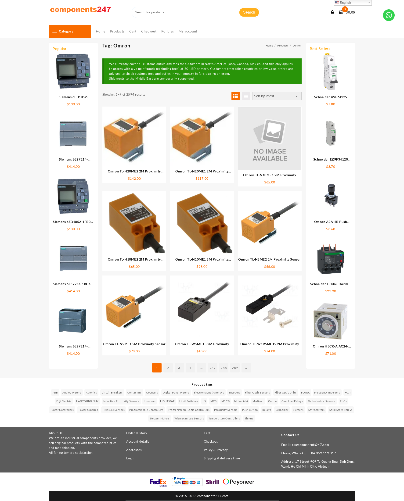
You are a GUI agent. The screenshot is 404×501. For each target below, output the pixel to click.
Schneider (282, 409)
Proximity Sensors (226, 409)
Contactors (134, 392)
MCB (213, 401)
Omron (272, 401)
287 (213, 368)
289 (235, 368)
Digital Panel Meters (176, 392)
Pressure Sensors (114, 409)
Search (249, 12)
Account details (137, 441)
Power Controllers (62, 409)
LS (204, 401)
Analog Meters (71, 392)
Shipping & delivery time (222, 458)
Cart (207, 433)
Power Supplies (88, 409)
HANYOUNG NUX (87, 401)
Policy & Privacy (216, 450)
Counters (152, 392)
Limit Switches (188, 401)
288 (224, 368)
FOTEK (305, 392)
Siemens (298, 409)
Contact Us (290, 435)
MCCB (225, 401)
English (345, 2)
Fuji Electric (64, 401)
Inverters (149, 401)
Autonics (91, 392)
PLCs (343, 401)
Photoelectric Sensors (321, 401)
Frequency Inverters (327, 392)
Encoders (234, 392)
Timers (249, 418)
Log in (130, 458)
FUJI (348, 392)
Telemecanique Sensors (189, 418)
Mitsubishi (241, 401)
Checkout (211, 441)
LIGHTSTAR (167, 401)
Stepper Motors (160, 418)
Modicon (257, 401)
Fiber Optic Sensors (257, 392)
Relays (266, 409)
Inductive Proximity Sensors (121, 401)
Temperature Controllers (224, 418)
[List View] (246, 96)
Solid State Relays (341, 409)
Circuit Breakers (112, 392)
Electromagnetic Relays (209, 392)
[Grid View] (235, 96)
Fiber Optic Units (286, 392)
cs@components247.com (310, 445)
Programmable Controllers (146, 409)
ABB (55, 392)
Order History (136, 433)
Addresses (134, 450)
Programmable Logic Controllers (188, 409)
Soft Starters (316, 409)
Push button (250, 409)
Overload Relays (292, 401)
